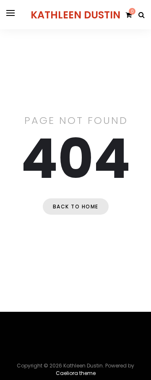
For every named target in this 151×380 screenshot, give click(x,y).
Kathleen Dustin (75, 15)
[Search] (141, 15)
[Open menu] (10, 13)
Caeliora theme (76, 373)
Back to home (76, 206)
